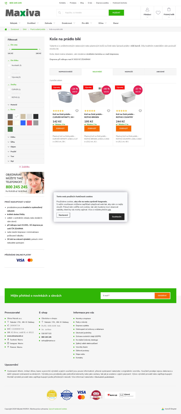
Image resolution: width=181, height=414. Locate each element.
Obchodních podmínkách (104, 377)
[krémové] (16, 122)
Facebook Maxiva (16, 339)
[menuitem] (14, 23)
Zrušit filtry (26, 167)
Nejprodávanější (65, 72)
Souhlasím (116, 216)
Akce (14, 69)
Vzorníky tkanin (82, 347)
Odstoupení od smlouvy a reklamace (90, 329)
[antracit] (10, 116)
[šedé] (35, 122)
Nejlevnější (97, 72)
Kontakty (62, 3)
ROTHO (15, 97)
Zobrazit (60, 128)
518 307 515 (46, 334)
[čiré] (29, 116)
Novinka (15, 73)
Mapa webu (80, 354)
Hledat (116, 12)
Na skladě (16, 65)
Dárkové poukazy (82, 351)
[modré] (23, 122)
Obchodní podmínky (83, 333)
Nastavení (63, 215)
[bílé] (16, 116)
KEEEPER (16, 93)
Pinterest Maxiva (16, 347)
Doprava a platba (102, 3)
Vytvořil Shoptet (170, 409)
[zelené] (10, 129)
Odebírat (162, 295)
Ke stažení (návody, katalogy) (87, 340)
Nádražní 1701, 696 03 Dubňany (22, 322)
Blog (82, 3)
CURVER (16, 89)
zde (109, 209)
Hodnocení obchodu (120, 3)
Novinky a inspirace (83, 319)
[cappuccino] (23, 116)
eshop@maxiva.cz (48, 341)
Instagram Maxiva (16, 343)
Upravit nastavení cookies (58, 409)
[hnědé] (10, 122)
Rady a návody (81, 322)
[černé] (35, 116)
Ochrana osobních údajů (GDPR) (88, 336)
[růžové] (29, 122)
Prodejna (73, 3)
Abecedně (160, 72)
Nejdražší (129, 72)
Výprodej (16, 77)
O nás (90, 3)
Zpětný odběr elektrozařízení (87, 344)
